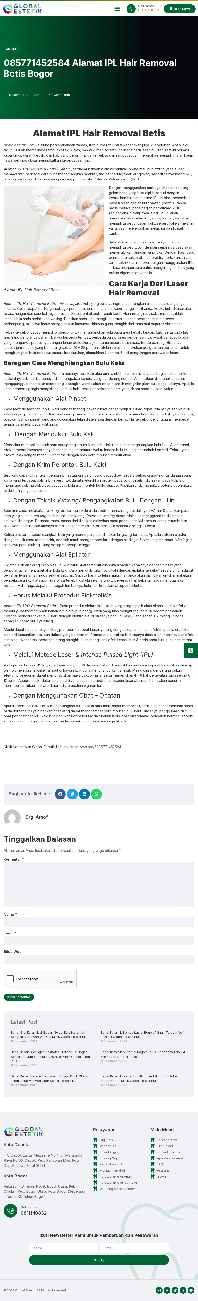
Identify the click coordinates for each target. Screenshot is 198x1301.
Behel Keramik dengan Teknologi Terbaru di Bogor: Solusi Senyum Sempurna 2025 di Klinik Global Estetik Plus (51, 1056)
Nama (10, 914)
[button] (117, 8)
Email (10, 933)
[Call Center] (131, 8)
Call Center (146, 6)
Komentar (14, 859)
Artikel (12, 49)
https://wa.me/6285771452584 (95, 747)
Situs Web (13, 951)
